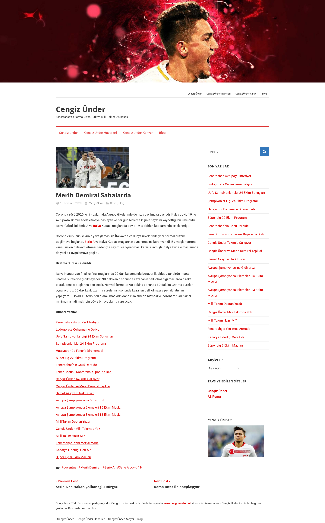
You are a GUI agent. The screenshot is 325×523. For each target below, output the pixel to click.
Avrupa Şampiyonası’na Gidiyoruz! (80, 400)
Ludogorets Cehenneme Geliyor (78, 329)
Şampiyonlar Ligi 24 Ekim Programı (81, 343)
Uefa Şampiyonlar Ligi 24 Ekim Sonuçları (84, 336)
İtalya (96, 226)
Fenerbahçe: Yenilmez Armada (77, 443)
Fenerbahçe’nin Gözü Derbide (76, 365)
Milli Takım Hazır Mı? (70, 436)
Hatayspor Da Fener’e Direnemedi (79, 351)
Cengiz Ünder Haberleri (219, 93)
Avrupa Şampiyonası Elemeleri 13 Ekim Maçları (89, 414)
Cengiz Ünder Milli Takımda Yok (78, 429)
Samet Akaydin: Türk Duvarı (75, 393)
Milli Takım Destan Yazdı (73, 421)
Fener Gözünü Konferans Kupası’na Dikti (84, 372)
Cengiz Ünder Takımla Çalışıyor (77, 379)
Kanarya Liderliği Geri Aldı (74, 450)
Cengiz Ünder (195, 93)
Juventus (70, 467)
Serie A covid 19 (130, 467)
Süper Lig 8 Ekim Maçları (73, 457)
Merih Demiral (90, 467)
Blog (264, 93)
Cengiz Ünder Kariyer (246, 93)
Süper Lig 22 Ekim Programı (76, 358)
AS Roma (214, 396)
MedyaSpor (96, 203)
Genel (113, 203)
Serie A (90, 242)
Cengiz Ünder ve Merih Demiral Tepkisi (83, 386)
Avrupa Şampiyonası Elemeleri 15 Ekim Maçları (89, 407)
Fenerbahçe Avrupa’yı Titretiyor (77, 322)
